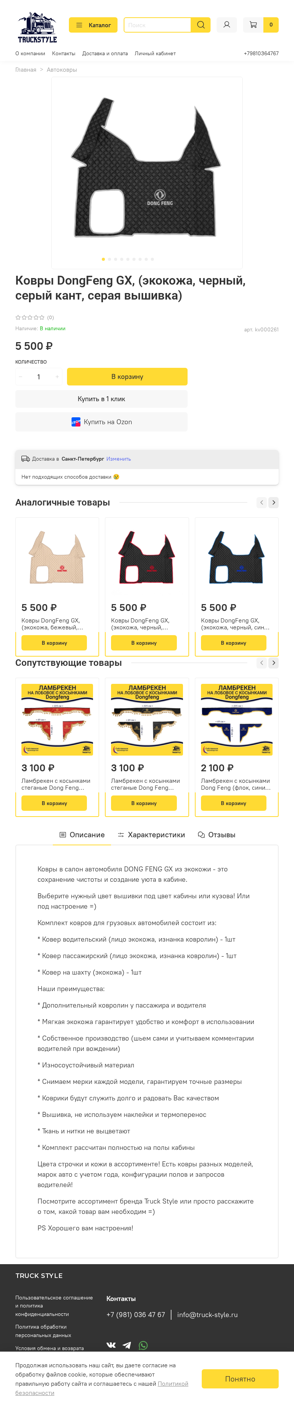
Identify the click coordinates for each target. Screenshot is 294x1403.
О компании (30, 53)
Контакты (63, 53)
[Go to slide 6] (134, 259)
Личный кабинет (155, 53)
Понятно (240, 1378)
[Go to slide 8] (146, 259)
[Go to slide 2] (109, 259)
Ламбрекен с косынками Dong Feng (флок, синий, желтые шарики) (235, 784)
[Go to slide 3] (115, 259)
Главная (25, 69)
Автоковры (62, 69)
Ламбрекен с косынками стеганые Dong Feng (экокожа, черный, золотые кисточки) (145, 784)
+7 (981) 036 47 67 (135, 1315)
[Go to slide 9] (152, 259)
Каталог (100, 25)
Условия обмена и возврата (49, 1348)
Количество (31, 362)
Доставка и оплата (105, 53)
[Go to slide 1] (103, 259)
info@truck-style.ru (207, 1315)
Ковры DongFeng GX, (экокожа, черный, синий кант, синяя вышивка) (236, 624)
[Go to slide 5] (127, 259)
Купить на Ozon (108, 421)
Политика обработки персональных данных (43, 1331)
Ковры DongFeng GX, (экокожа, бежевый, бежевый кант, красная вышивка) (53, 624)
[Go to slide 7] (140, 259)
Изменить (118, 458)
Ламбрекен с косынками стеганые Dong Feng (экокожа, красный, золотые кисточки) (55, 784)
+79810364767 (261, 53)
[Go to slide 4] (121, 259)
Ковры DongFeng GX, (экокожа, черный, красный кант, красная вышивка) (142, 624)
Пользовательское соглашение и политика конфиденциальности (54, 1305)
